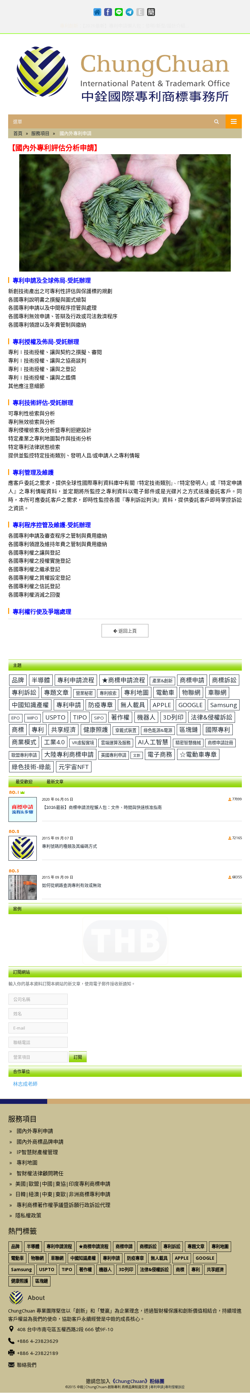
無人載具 (132, 705)
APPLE (162, 705)
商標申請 (192, 680)
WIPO (32, 718)
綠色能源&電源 (158, 730)
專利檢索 (108, 693)
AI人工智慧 (153, 742)
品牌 (18, 680)
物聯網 (191, 692)
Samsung (223, 705)
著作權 (120, 717)
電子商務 (159, 754)
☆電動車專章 (198, 754)
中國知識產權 (30, 705)
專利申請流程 (75, 680)
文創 (136, 755)
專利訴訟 (24, 692)
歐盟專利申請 (24, 755)
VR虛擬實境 (83, 743)
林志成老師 (25, 1083)
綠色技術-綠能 (31, 767)
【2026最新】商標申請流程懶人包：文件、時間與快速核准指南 (102, 807)
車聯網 (217, 692)
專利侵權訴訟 (175, 1387)
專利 (38, 729)
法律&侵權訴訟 (211, 717)
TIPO (80, 717)
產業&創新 (162, 681)
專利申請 (68, 705)
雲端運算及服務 (116, 743)
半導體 (41, 680)
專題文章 (56, 692)
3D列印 (173, 717)
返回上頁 (127, 631)
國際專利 (217, 729)
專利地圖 (136, 692)
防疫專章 (100, 705)
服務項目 (40, 133)
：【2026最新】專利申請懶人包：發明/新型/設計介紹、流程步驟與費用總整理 (125, 26)
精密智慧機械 (188, 743)
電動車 (165, 692)
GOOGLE (190, 705)
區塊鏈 (188, 729)
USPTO (55, 717)
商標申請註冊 (220, 743)
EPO (15, 718)
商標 (18, 729)
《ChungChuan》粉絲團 (137, 1381)
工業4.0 (54, 742)
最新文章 (55, 781)
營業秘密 (84, 693)
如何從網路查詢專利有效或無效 (71, 885)
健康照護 (95, 729)
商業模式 (24, 742)
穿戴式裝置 (125, 730)
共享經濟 (63, 729)
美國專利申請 (113, 755)
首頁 (17, 133)
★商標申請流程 (123, 680)
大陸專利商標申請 (69, 754)
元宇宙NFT (74, 767)
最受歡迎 (24, 781)
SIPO (99, 718)
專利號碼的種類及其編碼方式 (69, 846)
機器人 (146, 717)
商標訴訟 (224, 680)
